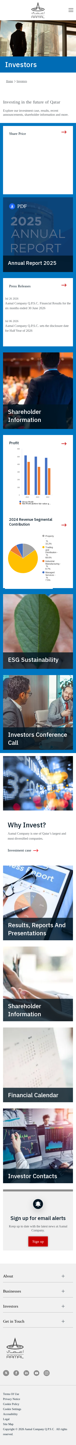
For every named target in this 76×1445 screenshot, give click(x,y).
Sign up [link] (38, 1241)
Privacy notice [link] (11, 1399)
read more (64, 132)
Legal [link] (6, 1419)
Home (9, 81)
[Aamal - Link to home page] (38, 10)
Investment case (19, 850)
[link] (6, 1373)
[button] (71, 10)
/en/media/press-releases (64, 285)
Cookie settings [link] (12, 1409)
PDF (27, 205)
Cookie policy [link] (11, 1404)
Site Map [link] (8, 1424)
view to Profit (64, 444)
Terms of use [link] (11, 1394)
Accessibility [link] (10, 1414)
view (64, 525)
